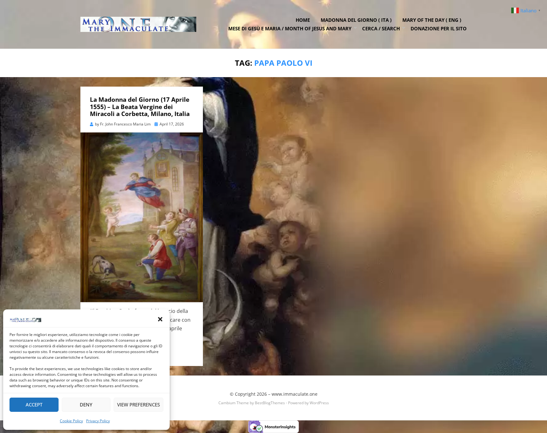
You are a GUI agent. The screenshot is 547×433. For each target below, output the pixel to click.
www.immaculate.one (295, 394)
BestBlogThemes (270, 403)
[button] (160, 319)
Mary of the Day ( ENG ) (431, 20)
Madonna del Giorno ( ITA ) (356, 20)
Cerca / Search (381, 28)
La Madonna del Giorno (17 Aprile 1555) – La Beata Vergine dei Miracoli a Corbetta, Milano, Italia (140, 106)
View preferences (138, 404)
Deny (86, 404)
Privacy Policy (98, 421)
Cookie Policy (71, 421)
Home (303, 20)
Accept (34, 404)
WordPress (319, 403)
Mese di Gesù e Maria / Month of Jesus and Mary (289, 28)
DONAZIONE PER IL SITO (439, 28)
